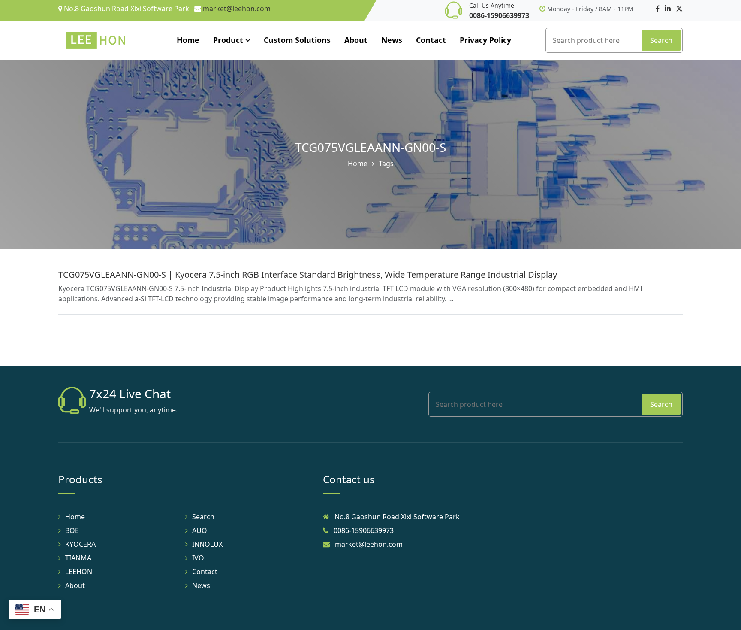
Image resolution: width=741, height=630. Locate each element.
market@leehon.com (237, 8)
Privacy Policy (485, 40)
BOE (72, 530)
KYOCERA (80, 544)
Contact (431, 40)
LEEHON (78, 571)
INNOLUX (207, 544)
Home (188, 40)
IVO (198, 558)
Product (228, 40)
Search (661, 40)
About (355, 40)
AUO (199, 530)
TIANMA (78, 558)
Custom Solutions (297, 40)
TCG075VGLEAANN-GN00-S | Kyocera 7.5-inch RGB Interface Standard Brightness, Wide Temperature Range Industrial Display (307, 274)
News (391, 40)
